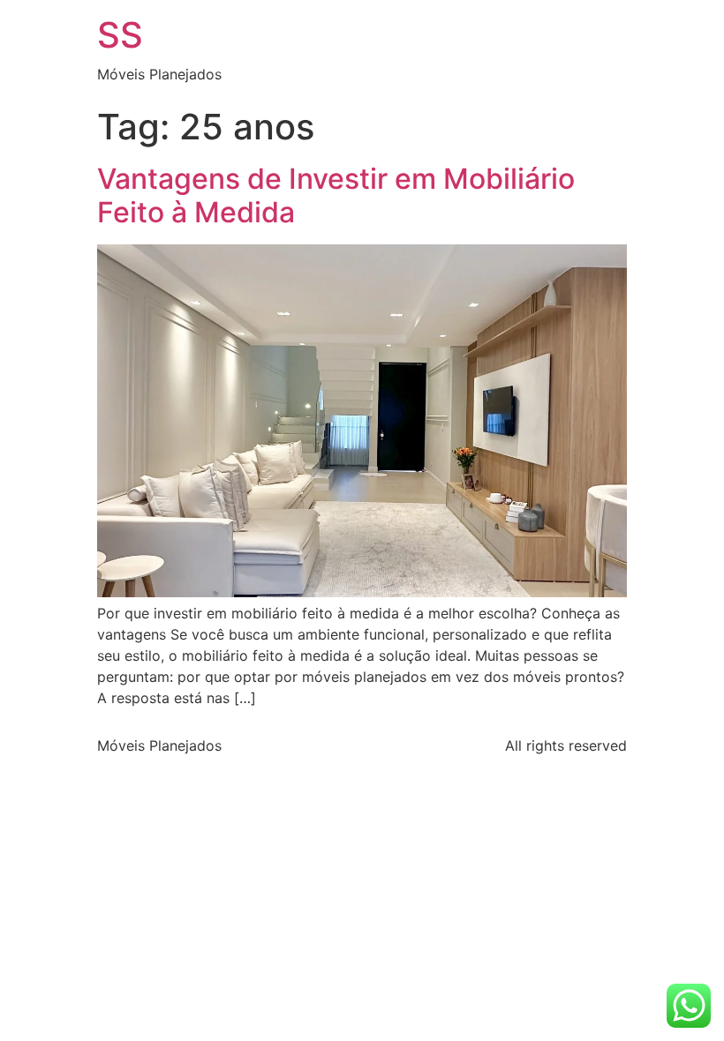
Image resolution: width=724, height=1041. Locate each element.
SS (120, 34)
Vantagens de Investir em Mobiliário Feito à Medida (336, 195)
